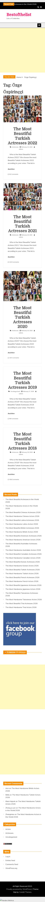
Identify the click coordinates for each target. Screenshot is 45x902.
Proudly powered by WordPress (19, 889)
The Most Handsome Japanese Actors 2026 (22, 589)
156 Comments (14, 479)
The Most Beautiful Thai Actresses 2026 (21, 603)
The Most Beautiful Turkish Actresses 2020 (22, 317)
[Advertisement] (22, 50)
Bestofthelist (19, 14)
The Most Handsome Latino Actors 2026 (21, 524)
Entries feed (10, 860)
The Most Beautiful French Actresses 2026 (22, 577)
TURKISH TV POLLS (16, 652)
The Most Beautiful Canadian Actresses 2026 (23, 554)
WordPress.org (11, 868)
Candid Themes (25, 892)
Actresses (15, 147)
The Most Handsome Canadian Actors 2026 (22, 558)
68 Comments (13, 418)
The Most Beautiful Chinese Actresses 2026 (22, 512)
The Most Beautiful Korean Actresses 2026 (22, 562)
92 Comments (13, 174)
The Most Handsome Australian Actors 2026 (23, 550)
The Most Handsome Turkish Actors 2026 (22, 573)
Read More (11, 169)
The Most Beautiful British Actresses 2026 (22, 528)
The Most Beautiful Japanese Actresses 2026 (23, 585)
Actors (8, 829)
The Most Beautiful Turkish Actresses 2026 (22, 569)
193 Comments (14, 358)
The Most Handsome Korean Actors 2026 (22, 566)
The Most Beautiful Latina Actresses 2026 (22, 520)
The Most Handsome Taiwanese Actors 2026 (23, 599)
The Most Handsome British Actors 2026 (21, 532)
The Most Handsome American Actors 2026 (22, 540)
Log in (7, 856)
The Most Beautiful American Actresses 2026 (23, 536)
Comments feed (11, 864)
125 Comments (14, 262)
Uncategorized (15, 391)
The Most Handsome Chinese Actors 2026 (22, 516)
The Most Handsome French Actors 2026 (21, 581)
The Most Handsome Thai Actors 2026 (20, 607)
